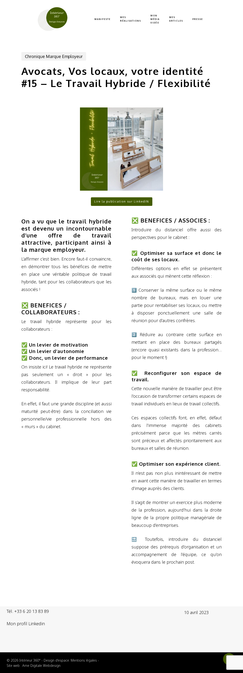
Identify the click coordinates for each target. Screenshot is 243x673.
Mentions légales (84, 660)
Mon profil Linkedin (26, 623)
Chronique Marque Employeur (54, 56)
